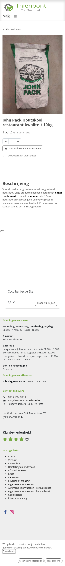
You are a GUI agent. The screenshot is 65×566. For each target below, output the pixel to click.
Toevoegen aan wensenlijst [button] (21, 155)
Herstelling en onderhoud (21, 466)
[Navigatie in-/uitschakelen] (15, 16)
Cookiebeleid (15, 494)
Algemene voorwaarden (21, 484)
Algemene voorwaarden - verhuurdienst (29, 487)
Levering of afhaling (19, 480)
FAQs (11, 473)
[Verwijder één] (5, 141)
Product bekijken (46, 302)
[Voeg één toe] (18, 141)
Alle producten (13, 29)
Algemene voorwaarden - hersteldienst (29, 491)
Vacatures (13, 477)
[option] (32, 271)
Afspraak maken (17, 470)
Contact (12, 456)
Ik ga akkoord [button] (53, 560)
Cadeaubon (14, 463)
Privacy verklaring (17, 498)
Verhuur (12, 460)
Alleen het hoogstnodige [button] (30, 560)
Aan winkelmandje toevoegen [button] (24, 148)
